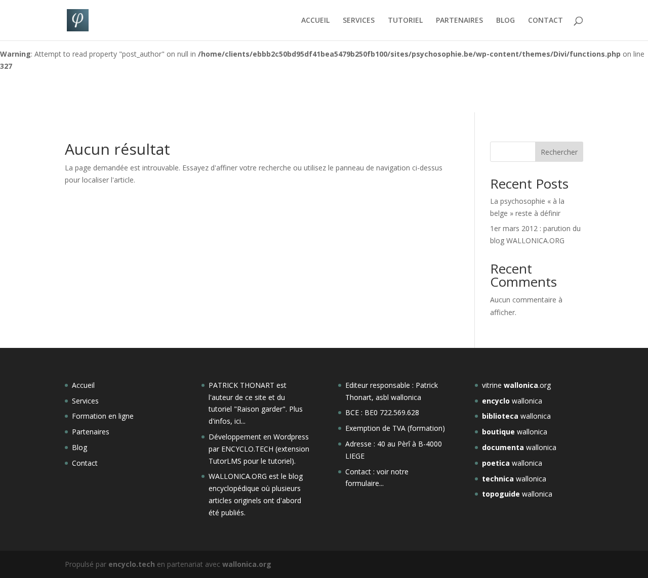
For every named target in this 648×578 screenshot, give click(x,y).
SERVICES (359, 21)
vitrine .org (516, 385)
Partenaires (90, 431)
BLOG (505, 21)
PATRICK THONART (241, 385)
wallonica (512, 401)
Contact (85, 463)
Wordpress (291, 436)
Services (85, 401)
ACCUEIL (315, 21)
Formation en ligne (103, 416)
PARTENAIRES (459, 21)
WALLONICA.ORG (239, 476)
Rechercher (559, 152)
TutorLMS (225, 461)
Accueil (83, 385)
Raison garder (259, 409)
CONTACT (545, 21)
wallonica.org (246, 564)
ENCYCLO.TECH (247, 449)
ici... (240, 421)
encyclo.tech (131, 564)
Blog (79, 447)
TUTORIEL (405, 21)
